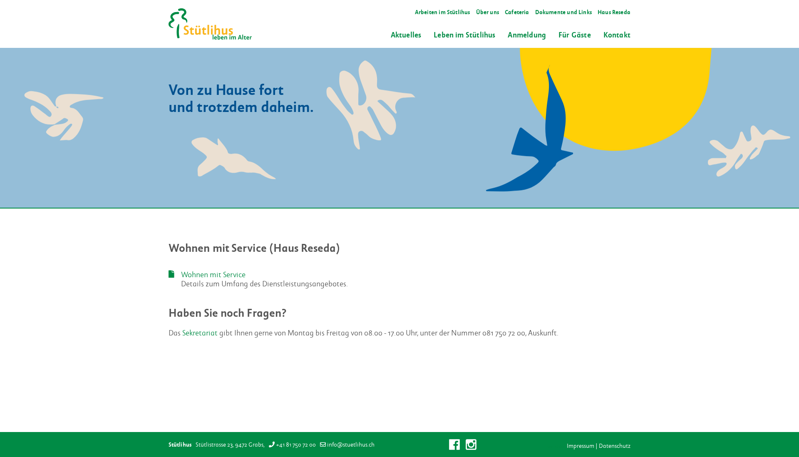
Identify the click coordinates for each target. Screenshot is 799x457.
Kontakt (616, 35)
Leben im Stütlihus (464, 35)
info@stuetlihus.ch (351, 444)
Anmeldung (527, 35)
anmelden (556, 446)
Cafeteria (517, 11)
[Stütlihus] (210, 24)
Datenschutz (614, 446)
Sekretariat (200, 333)
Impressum (580, 446)
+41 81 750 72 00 (296, 444)
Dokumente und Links (563, 11)
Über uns (487, 11)
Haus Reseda (614, 11)
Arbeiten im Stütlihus (442, 11)
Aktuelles (406, 35)
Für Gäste (574, 35)
